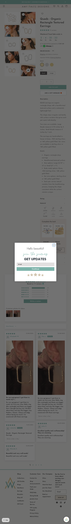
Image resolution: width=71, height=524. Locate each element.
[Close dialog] (54, 245)
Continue (35, 269)
